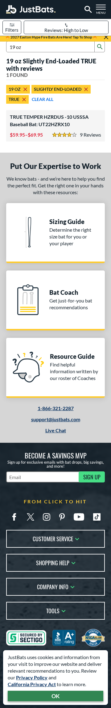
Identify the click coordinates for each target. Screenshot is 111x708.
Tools (53, 610)
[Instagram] (46, 517)
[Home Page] (31, 9)
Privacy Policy (31, 677)
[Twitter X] (30, 517)
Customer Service (53, 538)
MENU (102, 11)
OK (55, 696)
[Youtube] (79, 517)
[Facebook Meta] (14, 517)
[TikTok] (97, 517)
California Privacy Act (32, 684)
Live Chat (55, 430)
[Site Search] (87, 9)
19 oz (15, 89)
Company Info (52, 586)
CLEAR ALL (42, 99)
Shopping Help (52, 562)
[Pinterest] (62, 517)
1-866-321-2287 (56, 408)
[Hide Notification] (106, 37)
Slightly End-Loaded (57, 89)
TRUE (14, 99)
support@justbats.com (55, 419)
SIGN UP (92, 477)
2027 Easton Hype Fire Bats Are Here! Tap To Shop (51, 37)
